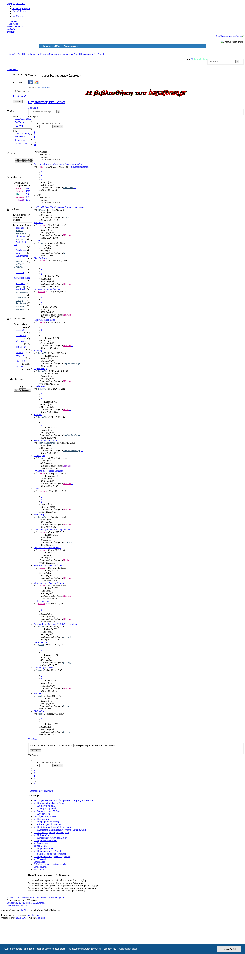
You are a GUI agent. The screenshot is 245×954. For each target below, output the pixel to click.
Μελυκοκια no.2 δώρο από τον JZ (49, 583)
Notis (40, 243)
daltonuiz (20, 228)
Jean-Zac (67, 466)
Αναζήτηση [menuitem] (17, 16)
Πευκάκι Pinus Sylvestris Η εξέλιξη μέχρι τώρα (55, 624)
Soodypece (21, 250)
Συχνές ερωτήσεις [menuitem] (15, 26)
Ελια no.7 (38, 222)
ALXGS (20, 272)
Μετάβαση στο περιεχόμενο (229, 36)
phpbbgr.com (33, 915)
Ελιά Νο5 (38, 693)
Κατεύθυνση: (98, 745)
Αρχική (10, 897)
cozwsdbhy (21, 347)
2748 (28, 197)
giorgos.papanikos (22, 278)
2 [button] (34, 132)
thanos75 (42, 353)
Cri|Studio (40, 918)
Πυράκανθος (39, 386)
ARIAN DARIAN (19, 265)
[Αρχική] (243, 36)
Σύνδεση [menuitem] (11, 29)
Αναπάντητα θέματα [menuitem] (21, 8)
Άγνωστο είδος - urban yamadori (48, 471)
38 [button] (35, 144)
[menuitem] (12, 24)
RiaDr (18, 194)
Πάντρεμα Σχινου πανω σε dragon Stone (52, 529)
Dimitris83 (21, 303)
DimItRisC (68, 542)
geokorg (41, 626)
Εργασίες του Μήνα (51, 46)
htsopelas (20, 261)
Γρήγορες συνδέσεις (16, 3)
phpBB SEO (20, 918)
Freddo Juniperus (41, 601)
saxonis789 (21, 233)
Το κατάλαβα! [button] (229, 949)
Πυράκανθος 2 (40, 368)
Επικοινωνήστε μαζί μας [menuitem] (18, 905)
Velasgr (19, 300)
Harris (40, 167)
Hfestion (41, 225)
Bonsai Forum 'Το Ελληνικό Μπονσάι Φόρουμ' (43, 897)
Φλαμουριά (39, 350)
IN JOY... (20, 283)
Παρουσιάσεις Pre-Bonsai (46, 102)
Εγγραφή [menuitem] (11, 31)
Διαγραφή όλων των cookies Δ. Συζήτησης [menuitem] (26, 903)
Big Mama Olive (41, 642)
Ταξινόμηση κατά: (65, 745)
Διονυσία (20, 306)
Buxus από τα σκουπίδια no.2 (47, 289)
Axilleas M (21, 289)
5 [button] (34, 139)
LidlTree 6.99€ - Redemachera (47, 547)
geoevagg (20, 286)
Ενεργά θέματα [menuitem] (19, 11)
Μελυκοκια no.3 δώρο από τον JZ (49, 565)
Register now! (19, 96)
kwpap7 (19, 366)
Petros (66, 706)
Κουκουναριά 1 (41, 514)
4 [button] (34, 137)
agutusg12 (20, 361)
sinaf (40, 670)
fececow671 (21, 330)
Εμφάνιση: (35, 745)
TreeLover (21, 297)
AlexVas (19, 352)
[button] (34, 121)
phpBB (23, 910)
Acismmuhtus (22, 256)
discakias (20, 309)
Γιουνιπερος (39, 455)
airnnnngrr (21, 236)
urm (18, 253)
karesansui (20, 197)
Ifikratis (19, 230)
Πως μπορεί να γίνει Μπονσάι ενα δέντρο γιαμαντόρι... (58, 164)
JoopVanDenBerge (71, 363)
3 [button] (34, 134)
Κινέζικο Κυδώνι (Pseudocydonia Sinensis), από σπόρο (59, 207)
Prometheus (68, 187)
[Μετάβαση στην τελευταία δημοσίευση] (75, 187)
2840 (28, 194)
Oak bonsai (39, 240)
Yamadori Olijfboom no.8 (45, 440)
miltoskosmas (22, 292)
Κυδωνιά (38, 414)
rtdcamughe (21, 341)
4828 (28, 191)
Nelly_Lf (20, 355)
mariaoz (19, 239)
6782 (28, 188)
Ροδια (36, 488)
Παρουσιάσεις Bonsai (78, 167)
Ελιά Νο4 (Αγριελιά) (43, 667)
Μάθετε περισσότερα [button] (127, 949)
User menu (12, 69)
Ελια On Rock (40, 258)
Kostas (66, 217)
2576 (28, 200)
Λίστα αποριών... (71, 46)
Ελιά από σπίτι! (41, 711)
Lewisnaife (21, 335)
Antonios (42, 458)
